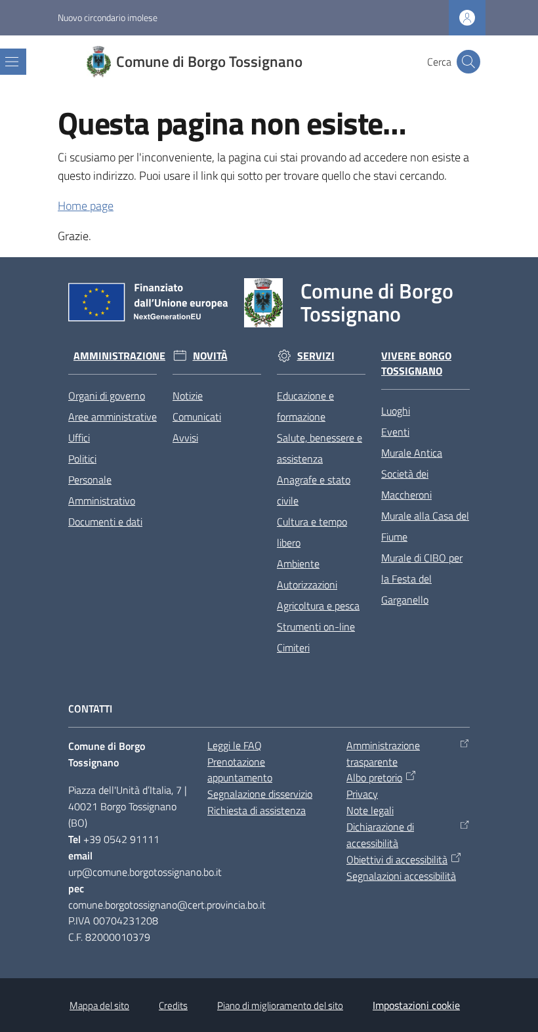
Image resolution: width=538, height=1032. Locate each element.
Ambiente (298, 563)
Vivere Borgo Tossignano (416, 363)
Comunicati (197, 416)
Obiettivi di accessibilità (396, 859)
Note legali (370, 810)
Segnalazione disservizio (259, 794)
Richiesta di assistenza (256, 810)
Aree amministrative (112, 416)
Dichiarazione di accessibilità (380, 835)
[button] (468, 61)
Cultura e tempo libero (312, 532)
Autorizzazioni (307, 584)
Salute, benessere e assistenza (319, 448)
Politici (82, 458)
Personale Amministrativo (101, 490)
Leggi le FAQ (234, 745)
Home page (86, 206)
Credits (173, 1005)
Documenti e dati (105, 521)
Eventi (395, 432)
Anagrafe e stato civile (313, 490)
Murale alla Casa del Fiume (425, 526)
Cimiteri (293, 647)
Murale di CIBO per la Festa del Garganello (422, 579)
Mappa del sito (99, 1005)
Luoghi (395, 411)
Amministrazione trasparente (383, 753)
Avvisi (185, 437)
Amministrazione (119, 355)
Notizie (188, 395)
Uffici (79, 437)
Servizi (316, 355)
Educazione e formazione (305, 406)
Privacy (362, 794)
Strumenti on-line (316, 626)
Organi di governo (106, 395)
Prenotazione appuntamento (239, 770)
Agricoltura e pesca (318, 605)
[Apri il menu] (12, 62)
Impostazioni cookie (416, 1005)
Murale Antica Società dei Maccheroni (411, 474)
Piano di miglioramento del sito (280, 1005)
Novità (210, 355)
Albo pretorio (374, 777)
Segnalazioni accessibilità (401, 876)
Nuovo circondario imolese (107, 17)
